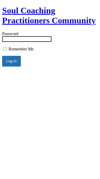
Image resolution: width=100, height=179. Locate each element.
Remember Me (20, 49)
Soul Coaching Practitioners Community (49, 15)
